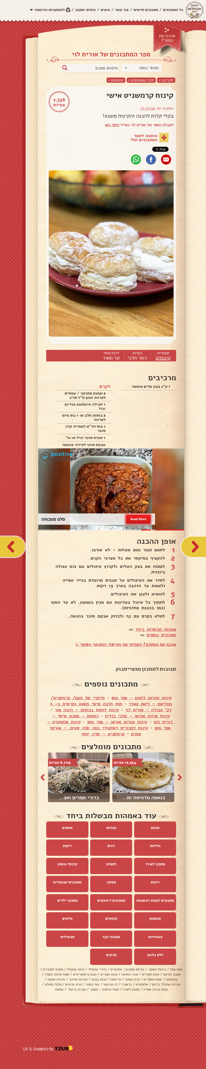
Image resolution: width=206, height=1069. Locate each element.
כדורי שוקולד (97, 969)
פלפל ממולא (53, 984)
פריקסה (115, 979)
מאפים (67, 827)
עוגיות (111, 827)
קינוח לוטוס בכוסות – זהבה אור (87, 710)
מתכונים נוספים (161, 635)
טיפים (105, 9)
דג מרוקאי (110, 984)
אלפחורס (142, 984)
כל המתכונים (173, 9)
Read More (138, 519)
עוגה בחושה (129, 974)
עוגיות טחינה (78, 979)
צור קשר (122, 9)
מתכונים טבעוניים (67, 882)
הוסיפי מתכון (85, 9)
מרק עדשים (73, 984)
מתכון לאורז (155, 864)
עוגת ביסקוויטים (85, 974)
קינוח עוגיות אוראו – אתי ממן (117, 722)
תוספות (155, 918)
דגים (111, 845)
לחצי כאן (112, 125)
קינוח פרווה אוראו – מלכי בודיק (137, 716)
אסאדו (59, 989)
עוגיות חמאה (56, 979)
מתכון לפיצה (172, 974)
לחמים (111, 864)
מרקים (111, 954)
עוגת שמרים (109, 974)
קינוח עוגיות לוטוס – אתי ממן (141, 698)
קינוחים (163, 357)
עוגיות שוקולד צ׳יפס (166, 984)
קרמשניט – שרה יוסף (103, 734)
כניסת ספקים (135, 969)
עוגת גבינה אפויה (155, 989)
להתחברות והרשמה (50, 9)
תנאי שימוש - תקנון (104, 989)
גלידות (155, 845)
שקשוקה (172, 979)
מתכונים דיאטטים (111, 900)
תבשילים (67, 936)
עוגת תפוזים (150, 974)
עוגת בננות (99, 979)
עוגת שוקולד (75, 969)
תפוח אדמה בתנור (57, 974)
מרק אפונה (132, 979)
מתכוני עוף (111, 936)
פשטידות (155, 936)
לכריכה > (166, 80)
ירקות (67, 845)
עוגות (155, 827)
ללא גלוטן (155, 954)
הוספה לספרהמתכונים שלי (144, 137)
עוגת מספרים (152, 979)
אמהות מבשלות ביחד (155, 629)
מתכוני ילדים (67, 900)
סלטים (67, 918)
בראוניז (126, 984)
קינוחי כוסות (67, 864)
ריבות (155, 882)
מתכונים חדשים (146, 9)
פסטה (111, 882)
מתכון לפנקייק (53, 969)
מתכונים (116, 969)
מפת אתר (176, 969)
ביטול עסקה (157, 969)
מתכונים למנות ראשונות (155, 900)
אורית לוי (147, 108)
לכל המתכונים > (140, 80)
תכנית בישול (76, 989)
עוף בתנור (92, 984)
